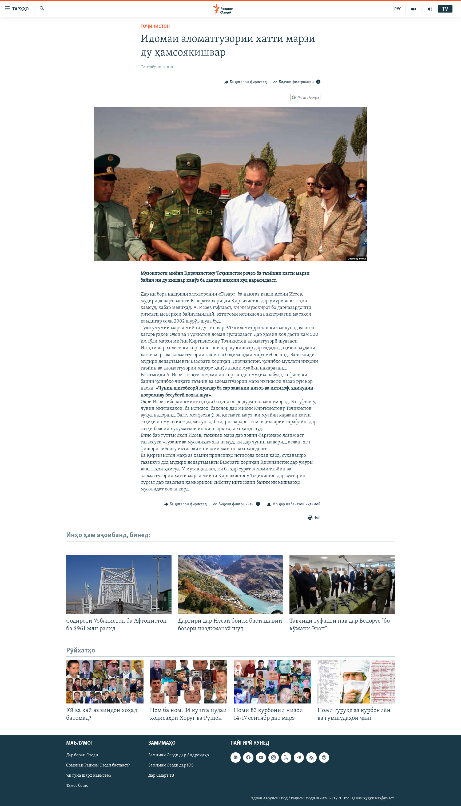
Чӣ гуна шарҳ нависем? (88, 776)
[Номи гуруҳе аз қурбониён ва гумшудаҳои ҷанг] (356, 681)
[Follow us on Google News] (235, 758)
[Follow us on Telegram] (299, 758)
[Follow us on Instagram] (273, 758)
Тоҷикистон (155, 26)
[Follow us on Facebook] (248, 758)
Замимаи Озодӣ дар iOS (171, 766)
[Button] (245, 82)
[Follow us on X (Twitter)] (286, 758)
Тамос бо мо (77, 786)
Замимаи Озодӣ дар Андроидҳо (178, 755)
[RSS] (311, 758)
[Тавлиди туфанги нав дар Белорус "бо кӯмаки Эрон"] (342, 584)
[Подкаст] (324, 758)
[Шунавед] (430, 9)
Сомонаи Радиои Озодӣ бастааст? (98, 766)
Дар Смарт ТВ (161, 776)
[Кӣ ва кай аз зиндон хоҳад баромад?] (105, 681)
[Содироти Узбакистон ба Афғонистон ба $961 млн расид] (119, 584)
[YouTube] (414, 9)
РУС (398, 9)
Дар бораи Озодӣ (82, 755)
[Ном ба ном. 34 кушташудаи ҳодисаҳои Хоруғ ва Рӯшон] (188, 681)
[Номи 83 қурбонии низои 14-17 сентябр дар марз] (272, 681)
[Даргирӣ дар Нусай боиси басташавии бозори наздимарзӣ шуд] (230, 584)
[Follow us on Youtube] (261, 758)
